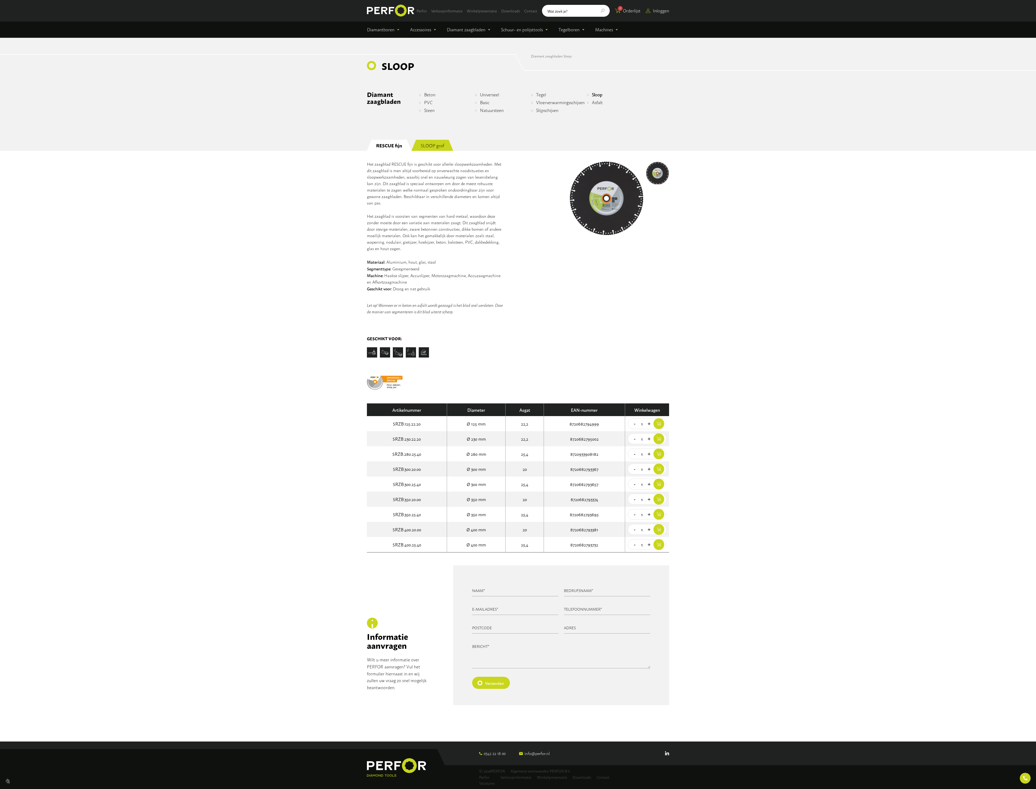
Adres (570, 627)
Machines (604, 29)
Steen (429, 110)
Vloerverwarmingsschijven (560, 102)
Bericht (480, 646)
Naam (478, 590)
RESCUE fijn (389, 145)
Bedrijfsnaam (578, 590)
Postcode (482, 627)
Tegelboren (569, 29)
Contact (530, 10)
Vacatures (487, 783)
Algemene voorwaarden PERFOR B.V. (540, 771)
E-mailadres (485, 609)
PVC (428, 102)
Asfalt (597, 102)
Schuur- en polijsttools (522, 29)
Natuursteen (492, 110)
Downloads (510, 10)
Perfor (422, 10)
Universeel (489, 94)
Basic (484, 102)
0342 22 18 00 (495, 753)
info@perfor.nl (537, 753)
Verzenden (494, 683)
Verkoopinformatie (446, 10)
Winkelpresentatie (482, 10)
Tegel (541, 94)
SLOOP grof (432, 145)
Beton (429, 94)
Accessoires (420, 29)
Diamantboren (380, 29)
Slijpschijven (547, 110)
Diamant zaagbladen (466, 29)
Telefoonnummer (583, 609)
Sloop (597, 94)
